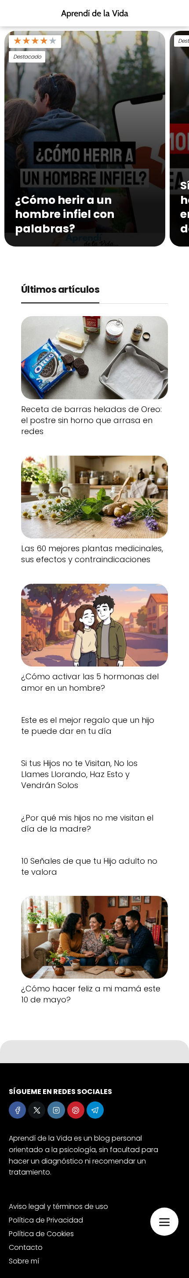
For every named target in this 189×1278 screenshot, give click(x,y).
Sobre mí (24, 1261)
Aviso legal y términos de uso (58, 1206)
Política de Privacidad (46, 1220)
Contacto (26, 1247)
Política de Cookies (41, 1234)
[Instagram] (56, 1110)
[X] (36, 1110)
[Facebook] (17, 1110)
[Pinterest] (75, 1110)
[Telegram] (95, 1110)
